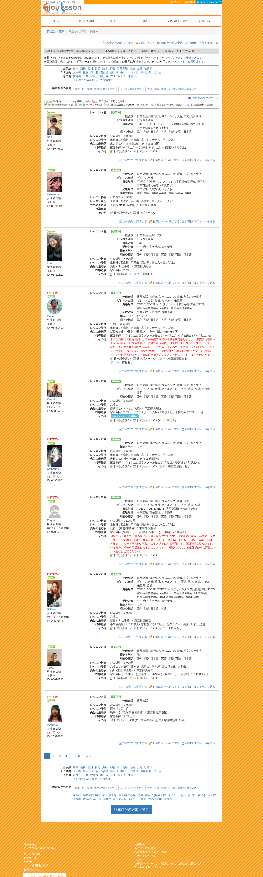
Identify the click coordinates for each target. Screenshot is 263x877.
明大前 (212, 795)
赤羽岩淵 (145, 72)
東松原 (202, 795)
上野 (139, 68)
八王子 (122, 76)
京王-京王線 (109, 795)
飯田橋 (114, 72)
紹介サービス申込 (172, 42)
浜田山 (97, 799)
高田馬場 (122, 68)
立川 (113, 76)
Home (56, 21)
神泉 (147, 795)
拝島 (130, 76)
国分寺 (104, 76)
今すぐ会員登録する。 (192, 61)
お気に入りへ (147, 42)
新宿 (112, 68)
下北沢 (182, 795)
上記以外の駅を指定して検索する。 (94, 80)
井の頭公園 (155, 799)
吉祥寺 (77, 76)
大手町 (77, 72)
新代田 (192, 795)
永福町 (77, 799)
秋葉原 (148, 68)
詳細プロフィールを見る (200, 159)
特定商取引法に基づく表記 (150, 852)
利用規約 (139, 844)
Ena (49, 263)
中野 (123, 72)
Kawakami (53, 194)
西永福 (87, 799)
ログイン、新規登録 (183, 1)
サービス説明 (86, 21)
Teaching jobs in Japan (148, 867)
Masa (50, 316)
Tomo (50, 667)
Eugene (51, 520)
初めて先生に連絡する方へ (40, 848)
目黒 (97, 68)
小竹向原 (133, 72)
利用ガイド (116, 21)
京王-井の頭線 (77, 31)
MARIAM (52, 724)
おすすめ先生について (205, 97)
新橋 (83, 68)
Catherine (53, 468)
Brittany (51, 609)
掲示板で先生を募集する (203, 42)
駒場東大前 (159, 795)
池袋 (132, 68)
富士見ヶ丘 (119, 799)
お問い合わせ (206, 21)
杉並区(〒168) (91, 795)
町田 (137, 76)
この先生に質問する (135, 159)
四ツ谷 (94, 72)
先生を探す (30, 844)
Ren (49, 137)
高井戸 (107, 799)
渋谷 (105, 68)
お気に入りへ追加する (166, 159)
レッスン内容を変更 (131, 89)
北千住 (157, 72)
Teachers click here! (209, 1)
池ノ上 (172, 795)
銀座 (85, 72)
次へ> (88, 756)
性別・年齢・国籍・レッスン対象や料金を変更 (171, 89)
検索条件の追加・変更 (119, 42)
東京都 (77, 795)
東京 (61, 31)
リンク (138, 859)
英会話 (51, 31)
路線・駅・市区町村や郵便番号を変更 (94, 89)
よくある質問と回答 (176, 21)
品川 (90, 68)
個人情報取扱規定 (145, 848)
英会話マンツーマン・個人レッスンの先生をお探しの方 (168, 863)
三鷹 (85, 76)
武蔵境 (94, 76)
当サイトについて (145, 855)
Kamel (51, 399)
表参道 (104, 72)
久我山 (132, 799)
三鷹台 (142, 799)
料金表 (146, 21)
